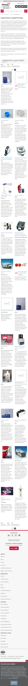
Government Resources (6, 599)
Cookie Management (5, 621)
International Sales (5, 607)
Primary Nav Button (2, 11)
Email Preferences (5, 610)
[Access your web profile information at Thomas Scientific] (19, 6)
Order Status (3, 635)
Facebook (12, 535)
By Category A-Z (4, 644)
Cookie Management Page (6, 677)
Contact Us (21, 3)
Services (2, 576)
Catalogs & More (4, 579)
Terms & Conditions (5, 613)
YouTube (19, 535)
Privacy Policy (4, 616)
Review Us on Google (14, 540)
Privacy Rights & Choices (6, 624)
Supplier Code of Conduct (6, 571)
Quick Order (3, 638)
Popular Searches (4, 647)
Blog (2, 584)
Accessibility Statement (6, 568)
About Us (3, 556)
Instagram (15, 535)
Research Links (4, 596)
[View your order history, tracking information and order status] (16, 6)
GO (25, 11)
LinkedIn (8, 535)
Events (2, 559)
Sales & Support (4, 604)
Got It (14, 683)
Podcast (2, 587)
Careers (2, 562)
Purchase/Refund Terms (6, 627)
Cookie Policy (4, 618)
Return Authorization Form (6, 630)
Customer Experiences (5, 590)
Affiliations (3, 593)
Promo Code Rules (5, 582)
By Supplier (3, 641)
